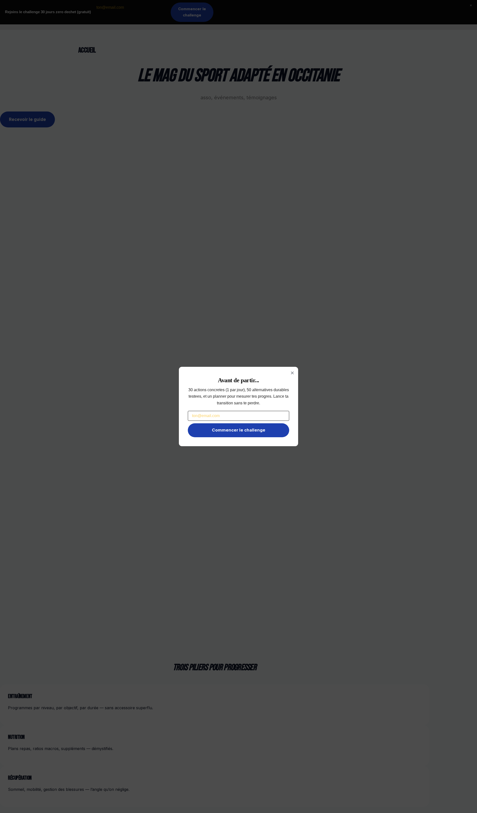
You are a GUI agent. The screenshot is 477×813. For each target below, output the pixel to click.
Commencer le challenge (238, 430)
